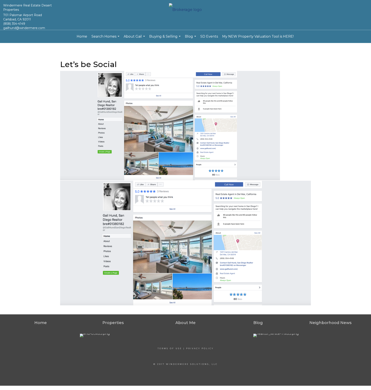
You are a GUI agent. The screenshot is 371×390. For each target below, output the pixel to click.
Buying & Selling (165, 38)
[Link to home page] (185, 10)
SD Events (209, 36)
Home (82, 36)
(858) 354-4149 (14, 24)
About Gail (135, 38)
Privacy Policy (200, 348)
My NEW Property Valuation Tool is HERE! (258, 36)
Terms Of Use (170, 348)
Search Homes (105, 38)
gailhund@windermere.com (24, 28)
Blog (191, 38)
